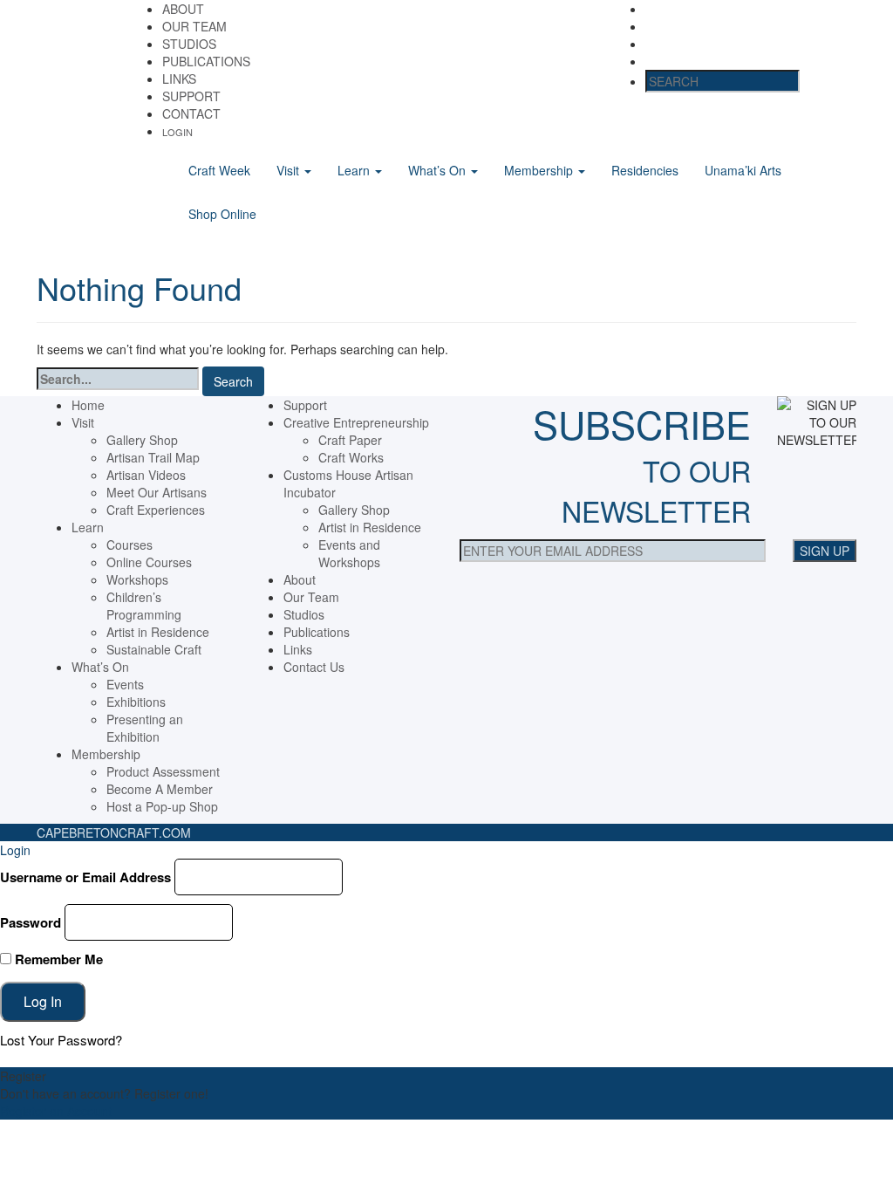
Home (88, 405)
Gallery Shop (142, 440)
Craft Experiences (155, 509)
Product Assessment (163, 771)
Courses (129, 544)
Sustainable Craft (153, 649)
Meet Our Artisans (156, 492)
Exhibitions (136, 701)
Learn (355, 170)
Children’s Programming (143, 605)
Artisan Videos (146, 474)
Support (191, 96)
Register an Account (56, 1111)
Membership (540, 170)
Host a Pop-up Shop (162, 806)
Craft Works (351, 457)
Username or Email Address (85, 877)
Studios (189, 43)
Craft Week (219, 170)
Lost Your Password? (61, 1040)
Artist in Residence (157, 632)
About (183, 8)
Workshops (137, 579)
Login (177, 132)
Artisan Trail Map (153, 457)
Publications (206, 61)
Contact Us (313, 666)
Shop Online (222, 214)
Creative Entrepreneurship (356, 422)
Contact (191, 113)
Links (179, 78)
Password (30, 922)
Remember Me (57, 959)
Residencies (644, 170)
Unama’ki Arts (743, 170)
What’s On (438, 170)
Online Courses (149, 562)
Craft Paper (350, 440)
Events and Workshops (349, 553)
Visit (289, 170)
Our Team (194, 26)
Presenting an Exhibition (144, 727)
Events (125, 684)
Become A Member (159, 789)
